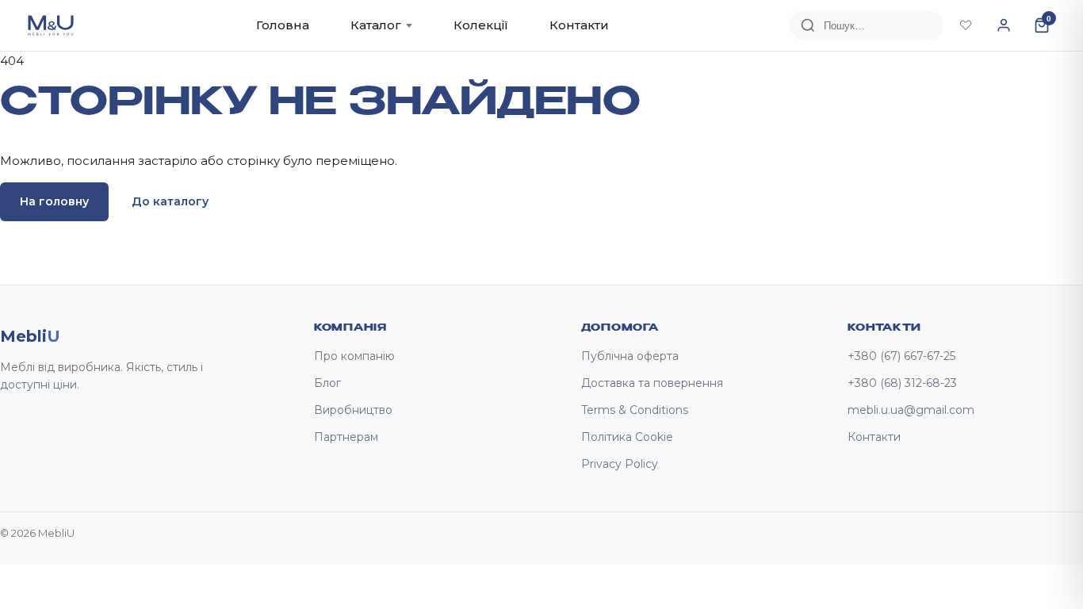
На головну (54, 201)
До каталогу (170, 201)
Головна (282, 25)
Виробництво (353, 410)
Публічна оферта (630, 356)
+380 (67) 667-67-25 (901, 356)
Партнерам (346, 437)
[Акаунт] (1004, 25)
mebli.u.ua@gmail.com (911, 410)
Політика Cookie (627, 437)
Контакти (579, 25)
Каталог (375, 25)
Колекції (480, 25)
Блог (327, 383)
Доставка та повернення (652, 383)
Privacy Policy (619, 464)
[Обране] (966, 25)
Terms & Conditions (634, 410)
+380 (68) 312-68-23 (902, 383)
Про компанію (354, 356)
